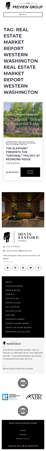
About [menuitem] (9, 282)
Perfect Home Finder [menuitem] (17, 323)
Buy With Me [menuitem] (12, 298)
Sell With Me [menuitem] (13, 307)
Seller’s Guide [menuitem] (13, 311)
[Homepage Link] (23, 5)
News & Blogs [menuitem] (13, 290)
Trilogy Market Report (16, 144)
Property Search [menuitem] (15, 319)
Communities (11, 142)
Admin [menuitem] (23, 430)
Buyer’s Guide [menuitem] (13, 303)
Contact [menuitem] (10, 294)
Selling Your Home (27, 143)
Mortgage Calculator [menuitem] (18, 332)
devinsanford (15, 172)
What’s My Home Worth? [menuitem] (19, 328)
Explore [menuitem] (10, 315)
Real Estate (23, 142)
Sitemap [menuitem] (23, 434)
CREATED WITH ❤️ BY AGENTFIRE (23, 446)
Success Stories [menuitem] (14, 286)
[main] (23, 106)
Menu (23, 14)
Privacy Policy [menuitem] (23, 439)
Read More (30, 172)
